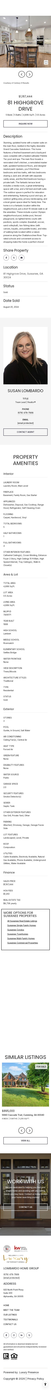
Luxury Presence (29, 1372)
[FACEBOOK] (6, 1335)
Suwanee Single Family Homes (21, 925)
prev (21, 74)
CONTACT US (9, 1324)
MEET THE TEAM (11, 1310)
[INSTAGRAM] (14, 1335)
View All (25, 1140)
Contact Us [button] (25, 1207)
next (29, 74)
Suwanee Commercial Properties (22, 943)
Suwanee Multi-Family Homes (21, 938)
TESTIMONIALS (10, 1319)
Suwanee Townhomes (17, 934)
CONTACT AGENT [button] (25, 432)
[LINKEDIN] (21, 1335)
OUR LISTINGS (10, 1314)
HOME (6, 1305)
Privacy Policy (35, 1378)
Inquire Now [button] (25, 124)
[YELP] (29, 1335)
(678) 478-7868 (25, 412)
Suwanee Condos (15, 930)
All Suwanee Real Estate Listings (22, 921)
